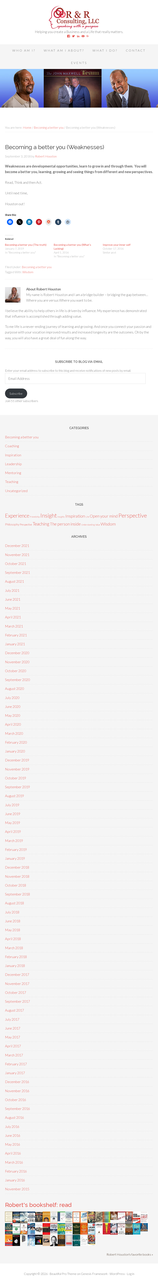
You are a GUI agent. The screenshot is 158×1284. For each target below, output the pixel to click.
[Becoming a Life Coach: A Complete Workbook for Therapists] (61, 1220)
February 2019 (16, 849)
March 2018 (14, 948)
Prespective (26, 524)
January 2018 (15, 965)
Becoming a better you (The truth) (25, 244)
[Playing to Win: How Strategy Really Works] (61, 1233)
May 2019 (12, 823)
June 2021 (12, 599)
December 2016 (17, 1082)
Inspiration (13, 455)
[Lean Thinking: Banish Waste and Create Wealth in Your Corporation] (9, 1233)
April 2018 (13, 939)
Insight (48, 515)
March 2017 (14, 1055)
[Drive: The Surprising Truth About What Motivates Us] (121, 1221)
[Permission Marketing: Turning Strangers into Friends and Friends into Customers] (46, 1220)
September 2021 (17, 572)
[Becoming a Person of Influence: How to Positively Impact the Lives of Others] (61, 1245)
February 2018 (16, 957)
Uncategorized (16, 491)
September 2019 (17, 787)
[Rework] (16, 1244)
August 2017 (14, 1010)
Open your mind (104, 516)
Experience (17, 515)
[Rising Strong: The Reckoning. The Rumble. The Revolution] (69, 1221)
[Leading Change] (54, 1232)
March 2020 (14, 733)
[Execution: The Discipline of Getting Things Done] (129, 1234)
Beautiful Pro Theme (63, 1273)
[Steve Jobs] (54, 1245)
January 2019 (15, 858)
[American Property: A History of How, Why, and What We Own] (91, 1221)
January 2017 (15, 1073)
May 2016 (12, 1144)
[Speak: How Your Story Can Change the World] (76, 1245)
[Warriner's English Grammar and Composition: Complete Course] (69, 1244)
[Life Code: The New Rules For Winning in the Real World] (129, 1221)
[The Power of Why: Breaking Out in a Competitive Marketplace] (84, 1244)
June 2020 (12, 706)
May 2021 (12, 608)
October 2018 (15, 885)
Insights (61, 516)
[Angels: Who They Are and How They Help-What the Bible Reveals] (31, 1245)
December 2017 (17, 974)
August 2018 (14, 903)
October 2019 (15, 778)
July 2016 (12, 1126)
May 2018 (12, 930)
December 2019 (17, 760)
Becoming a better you (37, 267)
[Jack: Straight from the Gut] (114, 1218)
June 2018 (12, 921)
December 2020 (17, 653)
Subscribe (16, 393)
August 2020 (14, 688)
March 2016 (14, 1162)
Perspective (132, 515)
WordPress (117, 1273)
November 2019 (17, 769)
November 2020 (17, 662)
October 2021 (15, 563)
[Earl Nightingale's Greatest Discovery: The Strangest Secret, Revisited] (46, 1244)
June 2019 (12, 814)
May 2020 (12, 715)
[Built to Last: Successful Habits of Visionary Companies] (144, 1221)
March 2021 (14, 626)
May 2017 (12, 1037)
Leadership (13, 464)
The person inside (65, 523)
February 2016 (16, 1171)
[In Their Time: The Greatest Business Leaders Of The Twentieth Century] (39, 1233)
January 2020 (15, 751)
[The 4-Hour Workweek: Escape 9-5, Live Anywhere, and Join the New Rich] (9, 1244)
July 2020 (12, 698)
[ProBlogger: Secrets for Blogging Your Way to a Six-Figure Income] (24, 1233)
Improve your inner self (116, 244)
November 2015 (17, 1189)
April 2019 (13, 831)
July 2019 (12, 805)
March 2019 (14, 840)
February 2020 (16, 742)
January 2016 (15, 1180)
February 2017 (16, 1064)
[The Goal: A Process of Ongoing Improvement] (31, 1233)
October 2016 (15, 1100)
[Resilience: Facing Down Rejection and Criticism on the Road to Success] (39, 1243)
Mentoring (13, 473)
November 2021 (17, 555)
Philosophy (12, 524)
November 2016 (17, 1091)
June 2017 (12, 1028)
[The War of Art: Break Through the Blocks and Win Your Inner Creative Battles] (99, 1234)
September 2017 (17, 1001)
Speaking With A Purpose (79, 17)
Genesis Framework (94, 1273)
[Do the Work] (99, 1221)
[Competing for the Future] (121, 1233)
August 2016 (14, 1117)
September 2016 (17, 1108)
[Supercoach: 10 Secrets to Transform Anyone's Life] (114, 1233)
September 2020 (17, 680)
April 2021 (13, 617)
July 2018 (12, 912)
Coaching (12, 446)
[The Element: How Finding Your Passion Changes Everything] (76, 1221)
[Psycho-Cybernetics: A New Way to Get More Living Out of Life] (136, 1222)
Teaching (11, 482)
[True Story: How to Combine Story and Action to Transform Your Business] (106, 1233)
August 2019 (14, 796)
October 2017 (15, 992)
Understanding (88, 524)
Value (97, 524)
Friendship (35, 516)
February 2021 (16, 635)
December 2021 (17, 545)
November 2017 (17, 983)
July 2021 (12, 590)
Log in (130, 1273)
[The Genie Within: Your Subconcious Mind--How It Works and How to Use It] (24, 1221)
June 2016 (12, 1135)
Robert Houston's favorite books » (130, 1254)
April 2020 (13, 724)
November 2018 (17, 876)
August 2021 (14, 581)
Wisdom (27, 272)
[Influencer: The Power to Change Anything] (16, 1233)
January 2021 (15, 644)
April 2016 (13, 1153)
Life (87, 516)
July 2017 (12, 1019)
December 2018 (17, 867)
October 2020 (15, 671)
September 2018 (17, 894)
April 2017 (13, 1046)
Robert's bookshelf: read (38, 1205)
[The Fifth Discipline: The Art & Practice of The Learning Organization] (39, 1221)
